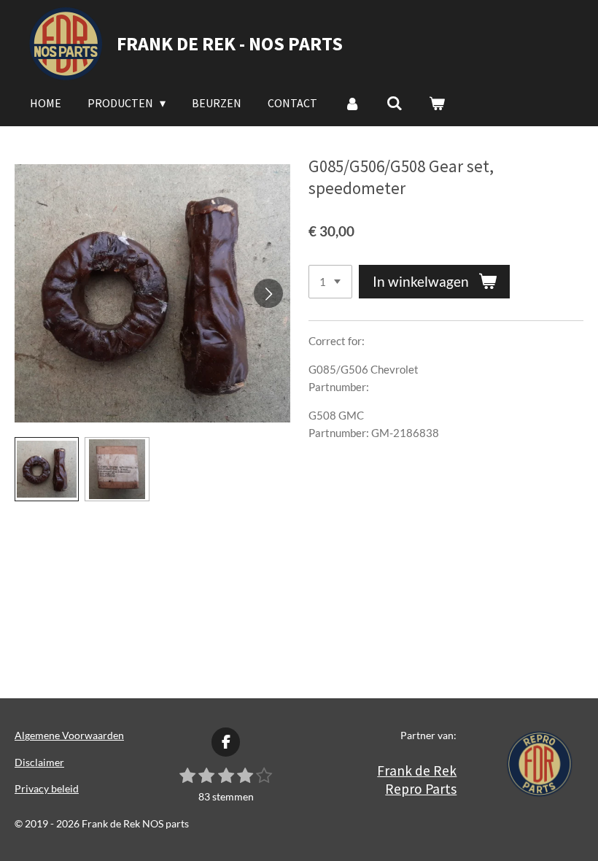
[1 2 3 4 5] (330, 282)
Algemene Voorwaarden (69, 735)
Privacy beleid (47, 788)
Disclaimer (39, 762)
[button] (47, 469)
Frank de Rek (417, 770)
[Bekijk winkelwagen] (436, 103)
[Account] (351, 103)
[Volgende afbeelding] (268, 293)
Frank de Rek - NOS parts (230, 43)
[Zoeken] (394, 103)
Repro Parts (421, 789)
